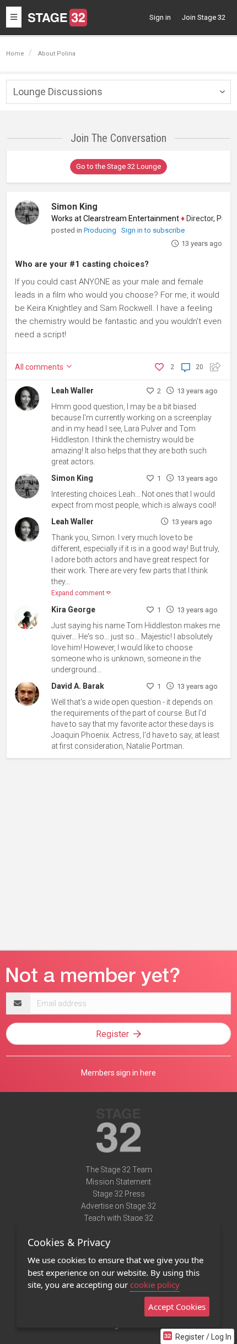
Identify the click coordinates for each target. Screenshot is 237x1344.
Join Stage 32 (203, 17)
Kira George (73, 609)
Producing (101, 230)
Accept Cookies (177, 1306)
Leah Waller (72, 390)
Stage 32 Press (119, 1193)
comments (40, 367)
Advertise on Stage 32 (118, 1206)
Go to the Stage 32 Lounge (118, 166)
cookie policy (155, 1284)
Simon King (74, 206)
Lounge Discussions (58, 91)
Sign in (160, 17)
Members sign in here (118, 1072)
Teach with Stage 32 (118, 1218)
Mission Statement (118, 1181)
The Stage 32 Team (118, 1169)
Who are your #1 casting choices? (82, 264)
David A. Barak (77, 686)
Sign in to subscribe (153, 230)
